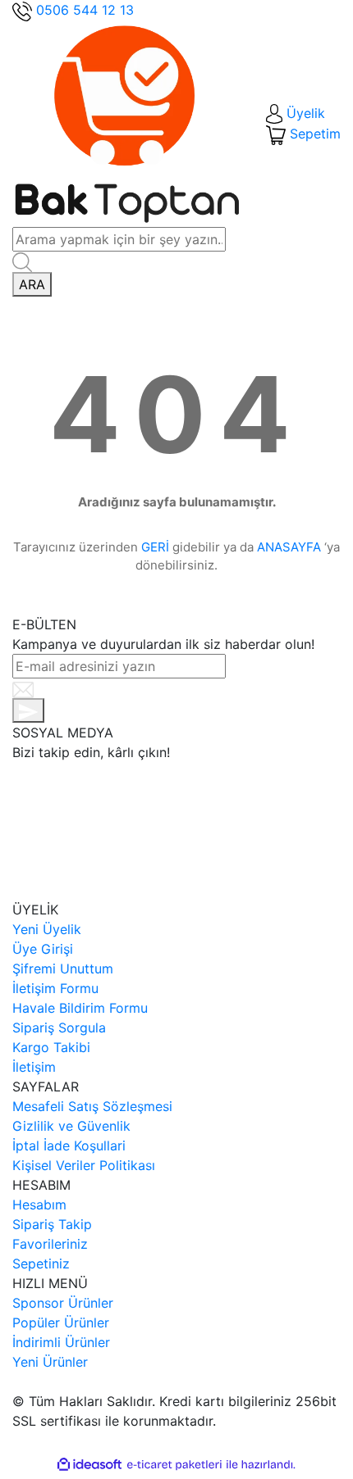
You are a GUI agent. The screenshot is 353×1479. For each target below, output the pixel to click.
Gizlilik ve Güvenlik (71, 1126)
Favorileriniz (50, 1244)
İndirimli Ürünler (61, 1342)
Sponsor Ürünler (62, 1303)
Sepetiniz (41, 1263)
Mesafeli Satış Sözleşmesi (92, 1106)
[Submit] (28, 710)
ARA (32, 284)
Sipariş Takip (52, 1224)
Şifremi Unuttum (62, 968)
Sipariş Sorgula (59, 1027)
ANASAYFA (289, 547)
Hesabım (39, 1204)
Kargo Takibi (51, 1047)
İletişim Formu (55, 988)
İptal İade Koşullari (69, 1145)
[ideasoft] (89, 1465)
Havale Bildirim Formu (80, 1008)
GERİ (155, 547)
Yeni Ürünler (50, 1362)
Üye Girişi (42, 949)
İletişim (34, 1067)
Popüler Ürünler (60, 1322)
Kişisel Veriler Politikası (83, 1165)
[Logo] (126, 123)
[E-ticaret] (174, 1465)
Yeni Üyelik (46, 929)
